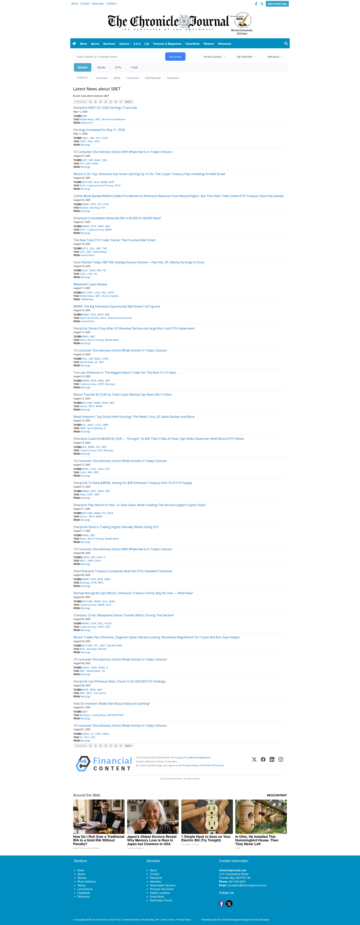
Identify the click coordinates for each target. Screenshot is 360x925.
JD (96, 362)
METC (97, 141)
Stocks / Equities (110, 296)
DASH (100, 557)
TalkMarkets (86, 299)
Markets (83, 67)
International (152, 78)
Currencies (132, 78)
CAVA (93, 469)
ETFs (118, 67)
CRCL (104, 292)
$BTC (101, 582)
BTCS (85, 248)
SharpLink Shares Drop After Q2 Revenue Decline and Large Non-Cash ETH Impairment (134, 328)
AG (84, 424)
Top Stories (100, 693)
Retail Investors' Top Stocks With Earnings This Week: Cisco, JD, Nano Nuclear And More (134, 417)
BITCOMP (87, 182)
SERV (89, 472)
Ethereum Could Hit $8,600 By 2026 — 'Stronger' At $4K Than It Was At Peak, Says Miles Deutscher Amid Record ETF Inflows (159, 439)
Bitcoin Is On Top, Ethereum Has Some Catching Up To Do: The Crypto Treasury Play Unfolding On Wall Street (149, 174)
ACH (98, 138)
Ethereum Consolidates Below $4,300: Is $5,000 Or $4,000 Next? (117, 218)
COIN (97, 292)
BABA (97, 160)
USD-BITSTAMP (114, 645)
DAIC (90, 141)
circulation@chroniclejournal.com (247, 885)
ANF (91, 160)
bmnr (103, 318)
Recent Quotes (213, 56)
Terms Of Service (214, 765)
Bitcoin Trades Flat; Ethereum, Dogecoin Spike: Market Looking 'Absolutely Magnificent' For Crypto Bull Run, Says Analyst (157, 637)
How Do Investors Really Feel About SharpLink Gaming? (112, 703)
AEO (84, 160)
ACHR (105, 138)
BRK (99, 270)
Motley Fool (86, 122)
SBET (85, 116)
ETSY (107, 469)
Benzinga (85, 144)
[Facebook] (263, 764)
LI (107, 667)
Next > (128, 101)
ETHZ (118, 185)
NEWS (101, 226)
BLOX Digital (262, 919)
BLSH (97, 182)
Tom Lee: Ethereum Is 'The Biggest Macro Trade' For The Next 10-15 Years (125, 372)
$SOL (82, 649)
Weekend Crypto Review (90, 284)
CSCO (98, 424)
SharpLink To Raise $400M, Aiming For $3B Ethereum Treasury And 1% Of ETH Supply (133, 483)
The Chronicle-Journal (103, 919)
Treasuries (172, 78)
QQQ (83, 273)
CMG (104, 160)
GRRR (105, 424)
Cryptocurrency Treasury (100, 185)
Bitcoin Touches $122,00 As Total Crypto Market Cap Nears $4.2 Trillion (123, 394)
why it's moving (95, 340)
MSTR (111, 292)
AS (92, 733)
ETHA (93, 314)
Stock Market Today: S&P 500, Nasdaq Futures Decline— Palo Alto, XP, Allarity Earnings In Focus (139, 262)
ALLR (85, 270)
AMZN (85, 557)
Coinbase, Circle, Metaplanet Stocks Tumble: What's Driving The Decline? (124, 615)
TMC (105, 248)
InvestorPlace (87, 255)
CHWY (105, 358)
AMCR (92, 270)
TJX (103, 671)
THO (82, 163)
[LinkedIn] (272, 764)
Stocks (101, 67)
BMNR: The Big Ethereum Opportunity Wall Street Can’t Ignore (117, 306)
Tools (134, 67)
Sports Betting (94, 428)
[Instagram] (281, 764)
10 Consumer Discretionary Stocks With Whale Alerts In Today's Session (123, 152)
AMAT (90, 424)
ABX (92, 138)
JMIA (88, 163)
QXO (92, 248)
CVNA (101, 469)
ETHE (93, 579)
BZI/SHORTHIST (115, 715)
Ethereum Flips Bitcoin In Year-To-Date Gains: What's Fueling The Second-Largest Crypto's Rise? (140, 505)
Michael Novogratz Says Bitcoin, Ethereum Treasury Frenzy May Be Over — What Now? (133, 593)
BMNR (104, 182)
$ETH (91, 406)
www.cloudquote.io (200, 757)
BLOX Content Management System (232, 919)
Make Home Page (277, 3)
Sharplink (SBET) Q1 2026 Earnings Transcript (105, 108)
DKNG (101, 667)
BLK (84, 447)
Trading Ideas (98, 715)
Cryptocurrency (95, 229)
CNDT (83, 141)
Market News (87, 119)
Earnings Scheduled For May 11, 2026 (99, 130)
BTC (96, 645)
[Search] (286, 43)
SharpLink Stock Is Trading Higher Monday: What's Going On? (116, 527)
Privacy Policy (190, 765)
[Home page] (180, 23)
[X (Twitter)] (254, 764)
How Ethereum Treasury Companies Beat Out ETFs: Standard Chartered (123, 571)
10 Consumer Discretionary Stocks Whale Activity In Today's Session (120, 350)
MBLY (83, 560)
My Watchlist (244, 56)
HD (104, 270)
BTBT (112, 182)
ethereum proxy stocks (120, 318)
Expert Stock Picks (89, 318)
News (116, 78)
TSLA (86, 737)
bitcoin (83, 406)
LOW (89, 273)
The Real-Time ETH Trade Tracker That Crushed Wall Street (115, 240)
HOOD (108, 623)
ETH (100, 204)
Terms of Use (167, 919)
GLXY (104, 601)
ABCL (85, 138)
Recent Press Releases (113, 119)
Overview (101, 78)
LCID (92, 737)
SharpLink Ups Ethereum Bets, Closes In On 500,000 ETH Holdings (120, 681)
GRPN (90, 560)
